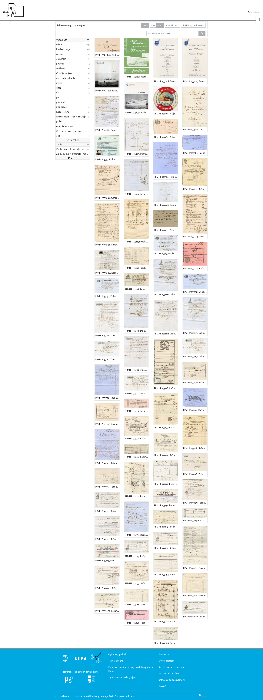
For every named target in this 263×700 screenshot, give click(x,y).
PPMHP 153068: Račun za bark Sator (137, 622)
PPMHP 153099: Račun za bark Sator (107, 560)
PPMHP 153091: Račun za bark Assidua (195, 595)
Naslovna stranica (253, 12)
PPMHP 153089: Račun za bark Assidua (137, 604)
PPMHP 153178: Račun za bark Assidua (166, 388)
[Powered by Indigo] (203, 696)
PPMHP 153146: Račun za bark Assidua (137, 456)
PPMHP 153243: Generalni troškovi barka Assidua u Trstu (107, 244)
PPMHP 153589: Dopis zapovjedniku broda (195, 129)
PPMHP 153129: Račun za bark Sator (195, 502)
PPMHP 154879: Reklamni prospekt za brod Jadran (137, 112)
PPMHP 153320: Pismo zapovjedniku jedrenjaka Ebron (166, 176)
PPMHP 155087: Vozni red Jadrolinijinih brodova (137, 76)
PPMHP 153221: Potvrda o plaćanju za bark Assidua (166, 230)
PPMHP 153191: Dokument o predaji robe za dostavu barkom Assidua (107, 296)
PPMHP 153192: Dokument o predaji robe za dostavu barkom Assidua (195, 291)
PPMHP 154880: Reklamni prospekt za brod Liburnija (107, 90)
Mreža (159, 25)
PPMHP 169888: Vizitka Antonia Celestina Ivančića (107, 54)
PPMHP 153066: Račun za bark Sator (166, 643)
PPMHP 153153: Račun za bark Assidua (195, 410)
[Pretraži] (201, 33)
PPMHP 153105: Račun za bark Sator (137, 556)
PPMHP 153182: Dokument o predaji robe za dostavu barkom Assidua (107, 359)
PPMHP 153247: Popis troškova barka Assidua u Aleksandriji (137, 241)
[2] (77, 158)
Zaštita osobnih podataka (171, 667)
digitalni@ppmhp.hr (117, 654)
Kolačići (163, 686)
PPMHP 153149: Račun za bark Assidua (166, 455)
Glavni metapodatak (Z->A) (192, 25)
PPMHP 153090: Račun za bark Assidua (107, 588)
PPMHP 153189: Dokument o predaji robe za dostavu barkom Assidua (137, 330)
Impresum (164, 654)
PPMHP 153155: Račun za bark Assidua (166, 427)
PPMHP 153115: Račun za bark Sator (166, 526)
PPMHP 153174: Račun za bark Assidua (195, 382)
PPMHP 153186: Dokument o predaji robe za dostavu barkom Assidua (107, 335)
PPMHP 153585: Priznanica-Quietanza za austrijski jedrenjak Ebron (137, 153)
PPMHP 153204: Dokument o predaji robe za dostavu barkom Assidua (107, 272)
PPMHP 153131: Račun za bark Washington (166, 505)
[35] (77, 140)
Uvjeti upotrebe (166, 660)
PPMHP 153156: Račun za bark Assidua (137, 410)
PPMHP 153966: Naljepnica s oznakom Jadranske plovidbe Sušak (166, 113)
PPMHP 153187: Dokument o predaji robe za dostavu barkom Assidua (195, 332)
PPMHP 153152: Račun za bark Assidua (107, 424)
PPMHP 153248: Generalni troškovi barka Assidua (107, 197)
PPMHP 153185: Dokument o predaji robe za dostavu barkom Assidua (137, 369)
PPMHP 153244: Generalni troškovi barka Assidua (195, 236)
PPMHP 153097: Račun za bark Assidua (137, 583)
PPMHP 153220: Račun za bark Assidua (195, 268)
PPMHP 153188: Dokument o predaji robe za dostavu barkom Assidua (166, 294)
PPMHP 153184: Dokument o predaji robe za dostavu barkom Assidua (166, 333)
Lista (153, 25)
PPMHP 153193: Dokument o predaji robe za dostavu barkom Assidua (166, 253)
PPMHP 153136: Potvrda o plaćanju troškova (195, 474)
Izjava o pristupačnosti (170, 673)
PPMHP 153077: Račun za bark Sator (195, 616)
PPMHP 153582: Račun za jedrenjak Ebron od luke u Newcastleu (195, 152)
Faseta (145, 25)
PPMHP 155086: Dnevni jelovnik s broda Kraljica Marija (166, 81)
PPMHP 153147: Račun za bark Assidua (107, 463)
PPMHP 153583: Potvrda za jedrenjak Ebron (166, 137)
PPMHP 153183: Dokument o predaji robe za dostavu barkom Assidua (195, 356)
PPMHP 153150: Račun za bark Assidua (137, 438)
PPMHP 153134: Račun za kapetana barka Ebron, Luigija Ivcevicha (107, 486)
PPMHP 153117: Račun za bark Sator (137, 534)
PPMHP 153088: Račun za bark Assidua (166, 621)
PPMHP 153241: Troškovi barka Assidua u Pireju (137, 267)
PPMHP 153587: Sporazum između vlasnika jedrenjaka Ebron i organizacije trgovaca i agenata (107, 130)
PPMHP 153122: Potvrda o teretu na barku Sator (107, 511)
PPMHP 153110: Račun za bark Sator (107, 539)
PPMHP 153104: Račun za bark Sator (166, 548)
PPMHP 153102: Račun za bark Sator (195, 568)
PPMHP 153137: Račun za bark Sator (166, 483)
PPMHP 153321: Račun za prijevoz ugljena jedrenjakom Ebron (137, 194)
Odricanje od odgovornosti (172, 679)
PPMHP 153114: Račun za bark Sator (195, 520)
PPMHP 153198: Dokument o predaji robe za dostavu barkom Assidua (137, 289)
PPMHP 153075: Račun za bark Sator (107, 610)
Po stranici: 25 (171, 25)
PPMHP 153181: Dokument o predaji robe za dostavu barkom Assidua (137, 393)
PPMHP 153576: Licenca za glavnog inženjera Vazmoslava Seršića (107, 159)
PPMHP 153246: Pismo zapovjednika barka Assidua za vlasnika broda (166, 205)
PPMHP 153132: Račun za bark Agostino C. (137, 496)
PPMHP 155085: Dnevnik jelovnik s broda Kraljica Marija (195, 81)
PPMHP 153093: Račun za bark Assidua (166, 574)
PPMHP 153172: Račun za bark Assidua (107, 397)
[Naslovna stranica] (12, 10)
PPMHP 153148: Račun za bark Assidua (195, 448)
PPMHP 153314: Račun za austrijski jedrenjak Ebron (195, 189)
